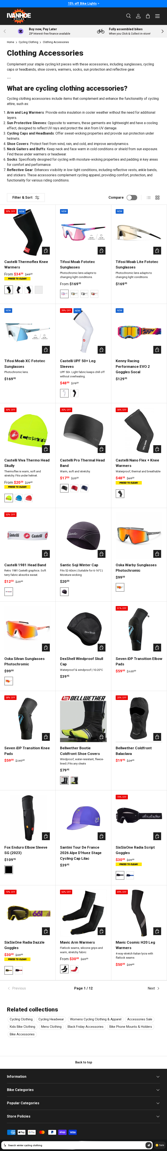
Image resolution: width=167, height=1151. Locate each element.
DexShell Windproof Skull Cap (81, 661)
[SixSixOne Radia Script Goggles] (139, 818)
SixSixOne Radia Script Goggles (135, 850)
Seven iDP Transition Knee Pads (27, 751)
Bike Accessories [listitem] (22, 1034)
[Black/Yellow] (74, 780)
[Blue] (130, 875)
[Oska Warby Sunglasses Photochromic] (139, 535)
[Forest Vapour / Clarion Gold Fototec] (74, 294)
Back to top (83, 1062)
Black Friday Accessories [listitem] (86, 1027)
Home (10, 42)
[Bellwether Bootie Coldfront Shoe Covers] (83, 718)
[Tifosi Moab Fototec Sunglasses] (83, 232)
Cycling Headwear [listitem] (51, 1019)
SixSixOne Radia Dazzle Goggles (24, 945)
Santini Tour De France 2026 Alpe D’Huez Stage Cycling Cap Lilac (81, 853)
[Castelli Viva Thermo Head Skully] (27, 431)
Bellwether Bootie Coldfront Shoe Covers (80, 751)
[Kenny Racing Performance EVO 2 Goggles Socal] (139, 331)
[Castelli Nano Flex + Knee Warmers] (139, 431)
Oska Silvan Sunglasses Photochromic (24, 661)
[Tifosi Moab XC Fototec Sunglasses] (27, 331)
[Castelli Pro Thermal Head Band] (83, 431)
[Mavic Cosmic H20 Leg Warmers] (139, 913)
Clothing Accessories (56, 42)
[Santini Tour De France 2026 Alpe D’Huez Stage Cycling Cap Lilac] (83, 818)
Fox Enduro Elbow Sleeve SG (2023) (25, 850)
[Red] (29, 498)
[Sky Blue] (19, 498)
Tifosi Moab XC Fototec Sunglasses (24, 364)
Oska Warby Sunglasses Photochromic (136, 568)
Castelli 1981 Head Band (25, 565)
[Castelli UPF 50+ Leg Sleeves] (83, 331)
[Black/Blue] (39, 290)
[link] (32, 988)
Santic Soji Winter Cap (79, 565)
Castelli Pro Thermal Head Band (82, 463)
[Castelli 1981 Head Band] (27, 535)
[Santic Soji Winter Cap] (83, 535)
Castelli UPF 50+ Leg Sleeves (77, 364)
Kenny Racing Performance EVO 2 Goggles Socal (133, 366)
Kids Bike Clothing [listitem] (22, 1027)
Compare (116, 197)
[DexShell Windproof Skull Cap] (83, 629)
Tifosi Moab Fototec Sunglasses (77, 265)
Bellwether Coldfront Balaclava (134, 751)
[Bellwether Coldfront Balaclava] (139, 718)
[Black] (19, 290)
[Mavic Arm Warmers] (83, 913)
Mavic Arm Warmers (77, 942)
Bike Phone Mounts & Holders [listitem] (130, 1027)
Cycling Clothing (28, 42)
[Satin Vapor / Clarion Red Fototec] (94, 294)
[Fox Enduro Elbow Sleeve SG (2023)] (27, 818)
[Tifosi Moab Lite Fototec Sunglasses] (139, 232)
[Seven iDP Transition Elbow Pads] (139, 629)
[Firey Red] (74, 488)
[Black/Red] (29, 290)
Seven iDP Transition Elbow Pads (139, 661)
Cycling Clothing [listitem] (21, 1019)
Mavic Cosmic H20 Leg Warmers (135, 945)
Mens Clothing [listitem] (51, 1027)
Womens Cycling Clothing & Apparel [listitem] (95, 1019)
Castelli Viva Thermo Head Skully (27, 463)
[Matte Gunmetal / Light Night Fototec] (84, 294)
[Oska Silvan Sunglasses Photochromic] (27, 629)
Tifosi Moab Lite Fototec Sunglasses (137, 265)
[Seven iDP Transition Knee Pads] (27, 718)
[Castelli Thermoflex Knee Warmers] (27, 232)
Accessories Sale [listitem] (139, 1019)
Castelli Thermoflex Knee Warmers (26, 265)
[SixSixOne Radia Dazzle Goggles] (27, 913)
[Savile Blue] (84, 488)
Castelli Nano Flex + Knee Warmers (137, 463)
